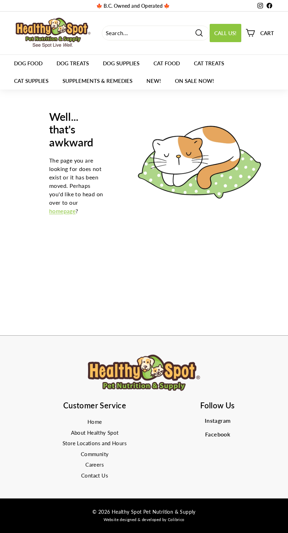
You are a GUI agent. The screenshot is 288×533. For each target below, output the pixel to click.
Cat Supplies (31, 81)
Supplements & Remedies (97, 81)
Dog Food (28, 63)
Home (94, 422)
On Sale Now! (194, 81)
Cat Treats (209, 63)
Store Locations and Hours (95, 443)
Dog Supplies (121, 63)
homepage (62, 211)
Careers (94, 464)
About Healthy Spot (95, 432)
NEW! (153, 81)
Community (95, 454)
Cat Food (166, 63)
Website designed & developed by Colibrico (144, 519)
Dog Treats (73, 63)
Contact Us (94, 475)
